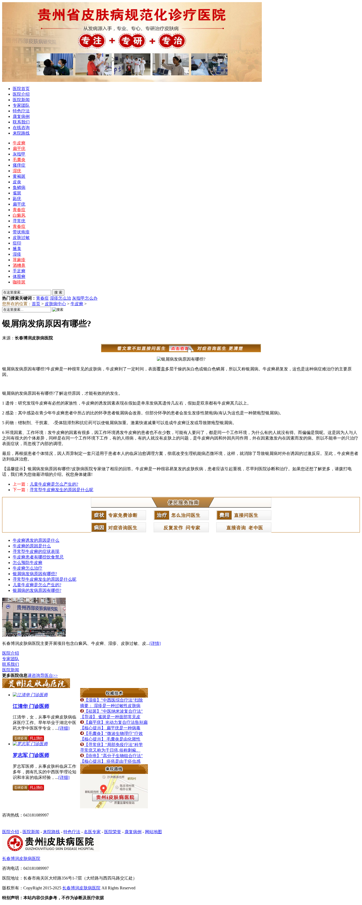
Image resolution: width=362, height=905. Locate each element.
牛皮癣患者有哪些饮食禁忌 (38, 557)
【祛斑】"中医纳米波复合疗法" (113, 711)
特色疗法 (21, 111)
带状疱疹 (21, 232)
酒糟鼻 (19, 265)
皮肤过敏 (21, 237)
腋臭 (17, 248)
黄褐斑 (19, 176)
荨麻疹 (19, 260)
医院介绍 (21, 94)
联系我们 (21, 122)
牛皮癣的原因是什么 (32, 546)
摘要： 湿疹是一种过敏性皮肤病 (110, 705)
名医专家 (92, 831)
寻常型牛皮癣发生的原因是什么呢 (61, 489)
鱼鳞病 (19, 187)
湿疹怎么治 (60, 298)
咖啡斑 (19, 282)
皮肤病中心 (55, 303)
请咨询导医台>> (43, 675)
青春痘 (19, 209)
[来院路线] (114, 772)
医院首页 (21, 88)
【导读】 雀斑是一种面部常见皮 (110, 717)
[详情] (155, 643)
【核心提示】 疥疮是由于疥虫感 (110, 761)
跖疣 (17, 198)
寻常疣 (19, 221)
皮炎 (17, 182)
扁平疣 (19, 148)
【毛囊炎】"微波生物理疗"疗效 (113, 733)
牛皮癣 (19, 143)
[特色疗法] (114, 696)
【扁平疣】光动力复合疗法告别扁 (116, 722)
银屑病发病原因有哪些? (35, 573)
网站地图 (153, 831)
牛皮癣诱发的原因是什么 (36, 540)
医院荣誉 (112, 831)
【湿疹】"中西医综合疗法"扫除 (113, 700)
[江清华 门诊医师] (30, 695)
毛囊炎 (19, 159)
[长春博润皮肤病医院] (34, 635)
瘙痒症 (19, 165)
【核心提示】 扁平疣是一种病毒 (110, 728)
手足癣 (19, 271)
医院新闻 (21, 99)
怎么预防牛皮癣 (27, 562)
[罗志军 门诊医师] (30, 744)
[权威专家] (36, 686)
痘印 (17, 243)
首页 (36, 303)
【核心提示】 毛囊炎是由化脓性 (110, 739)
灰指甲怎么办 (85, 298)
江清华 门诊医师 (31, 706)
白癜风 (19, 215)
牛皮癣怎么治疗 (27, 568)
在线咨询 (21, 127)
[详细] (63, 728)
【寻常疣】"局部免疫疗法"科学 (113, 744)
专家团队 (21, 105)
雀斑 (17, 193)
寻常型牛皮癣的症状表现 (36, 551)
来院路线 (21, 133)
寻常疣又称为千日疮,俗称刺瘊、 (110, 750)
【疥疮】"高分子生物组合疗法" (113, 755)
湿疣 (17, 170)
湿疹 (17, 254)
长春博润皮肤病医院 (21, 858)
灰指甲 (19, 154)
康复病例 (21, 116)
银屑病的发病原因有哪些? (37, 590)
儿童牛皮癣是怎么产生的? (54, 484)
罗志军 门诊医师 (31, 755)
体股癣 (19, 276)
